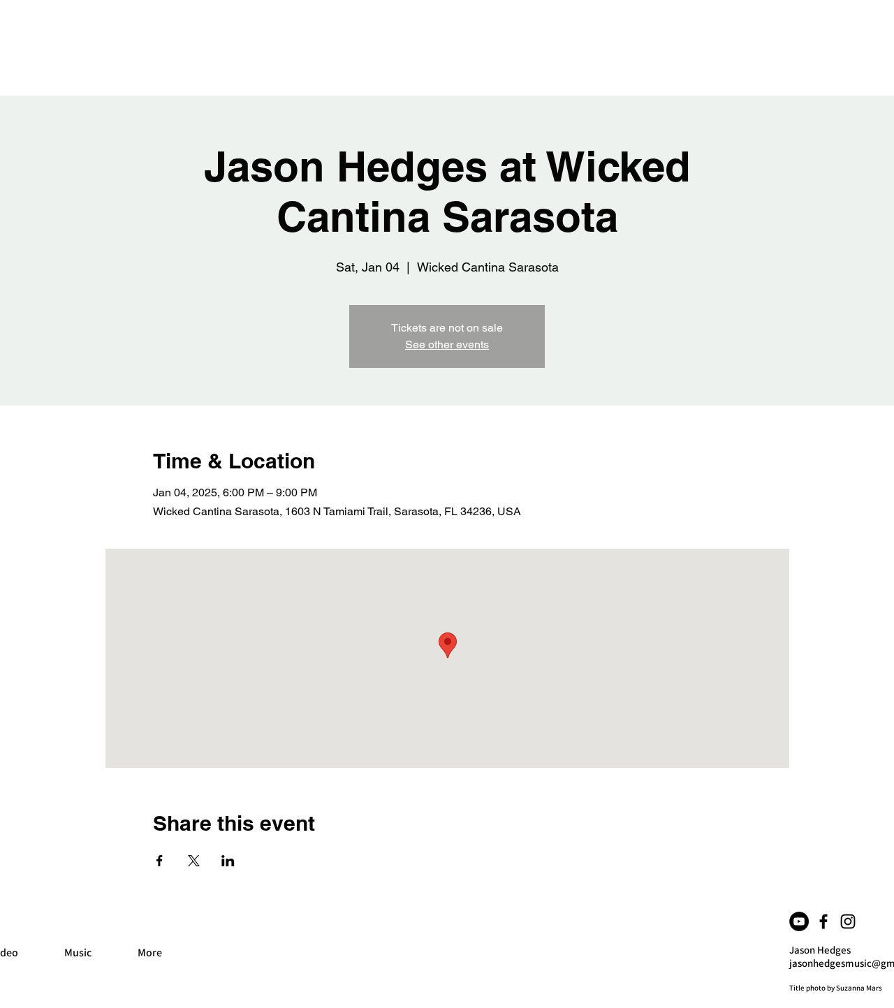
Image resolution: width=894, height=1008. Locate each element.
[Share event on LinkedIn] (228, 860)
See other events (447, 344)
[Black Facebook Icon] (823, 921)
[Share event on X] (193, 860)
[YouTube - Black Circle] (799, 921)
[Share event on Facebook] (159, 860)
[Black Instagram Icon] (848, 921)
